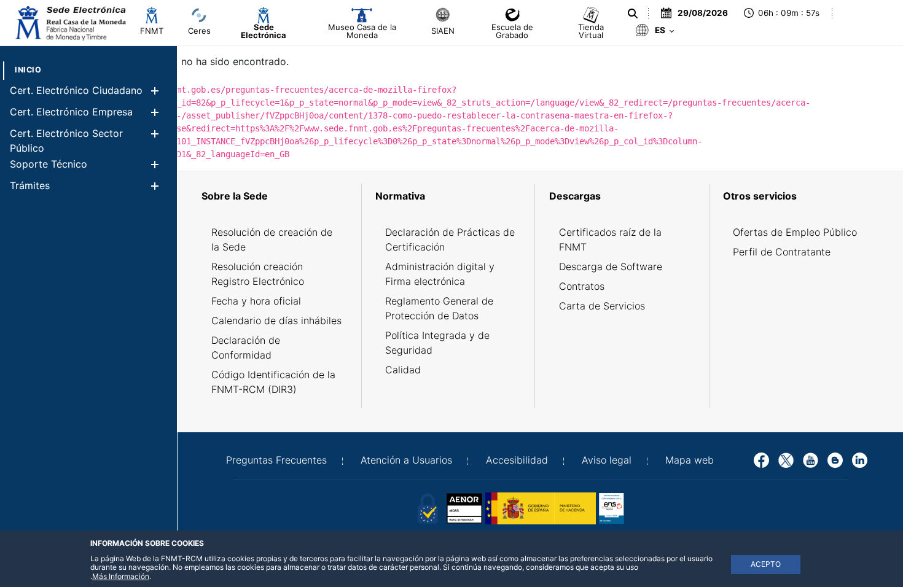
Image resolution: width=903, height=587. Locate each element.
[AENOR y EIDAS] (427, 507)
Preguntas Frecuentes (276, 460)
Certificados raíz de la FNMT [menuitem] (610, 239)
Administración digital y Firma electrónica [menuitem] (440, 273)
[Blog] (835, 459)
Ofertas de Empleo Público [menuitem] (795, 232)
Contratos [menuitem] (581, 286)
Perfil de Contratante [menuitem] (782, 252)
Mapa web (689, 460)
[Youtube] (810, 459)
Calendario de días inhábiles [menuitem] (276, 320)
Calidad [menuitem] (403, 369)
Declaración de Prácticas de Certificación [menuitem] (450, 239)
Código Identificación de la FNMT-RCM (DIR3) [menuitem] (273, 381)
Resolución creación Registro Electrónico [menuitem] (257, 273)
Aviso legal (606, 460)
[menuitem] (28, 69)
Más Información (120, 576)
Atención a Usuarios (406, 460)
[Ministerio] (540, 507)
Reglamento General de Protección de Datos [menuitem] (439, 308)
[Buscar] (633, 13)
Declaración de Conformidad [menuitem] (245, 347)
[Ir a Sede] (69, 22)
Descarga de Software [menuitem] (610, 266)
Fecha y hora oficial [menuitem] (256, 301)
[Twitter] (786, 459)
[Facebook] (761, 459)
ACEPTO (766, 564)
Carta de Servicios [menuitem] (602, 306)
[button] (154, 90)
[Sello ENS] (654, 507)
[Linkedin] (859, 459)
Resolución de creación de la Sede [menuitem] (271, 239)
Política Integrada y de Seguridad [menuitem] (437, 342)
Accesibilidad (517, 460)
